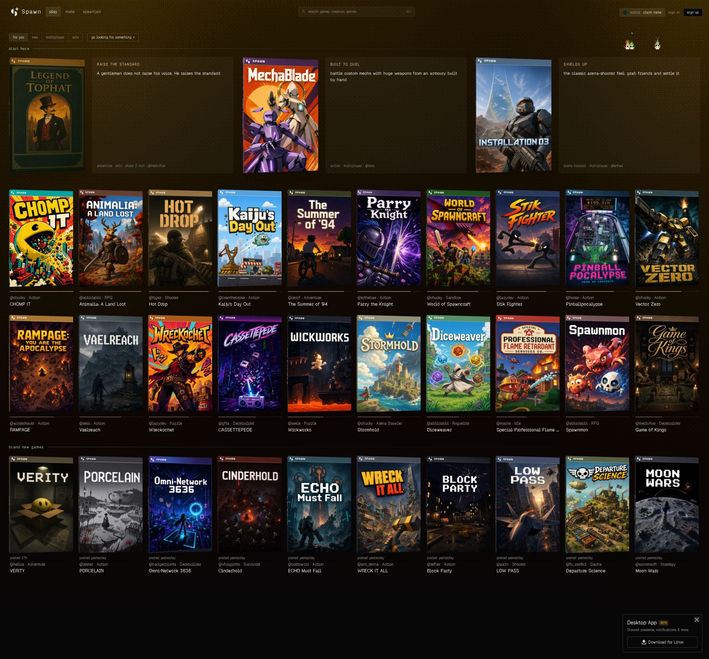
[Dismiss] (697, 620)
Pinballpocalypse (584, 304)
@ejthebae (367, 297)
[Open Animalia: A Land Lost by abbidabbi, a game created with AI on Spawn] (111, 238)
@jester (86, 564)
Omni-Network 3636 (170, 571)
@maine (504, 423)
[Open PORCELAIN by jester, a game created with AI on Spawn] (111, 504)
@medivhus (156, 166)
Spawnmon (577, 430)
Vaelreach (89, 430)
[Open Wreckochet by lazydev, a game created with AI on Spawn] (181, 363)
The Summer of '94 (308, 304)
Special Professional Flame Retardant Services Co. (528, 430)
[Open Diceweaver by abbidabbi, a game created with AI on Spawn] (459, 363)
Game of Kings (651, 430)
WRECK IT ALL (373, 571)
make (70, 11)
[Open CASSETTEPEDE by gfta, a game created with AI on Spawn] (250, 363)
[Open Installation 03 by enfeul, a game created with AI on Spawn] (514, 115)
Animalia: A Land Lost (102, 304)
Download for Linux (666, 642)
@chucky (17, 297)
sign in (674, 12)
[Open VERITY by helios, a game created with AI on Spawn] (42, 504)
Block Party (439, 571)
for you (18, 37)
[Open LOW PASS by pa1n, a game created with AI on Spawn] (528, 504)
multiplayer (55, 37)
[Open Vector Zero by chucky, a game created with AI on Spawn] (667, 238)
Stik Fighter (509, 304)
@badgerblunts (162, 564)
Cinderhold (230, 571)
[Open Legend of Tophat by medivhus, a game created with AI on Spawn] (47, 115)
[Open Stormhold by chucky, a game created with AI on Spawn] (389, 363)
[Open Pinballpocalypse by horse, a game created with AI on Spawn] (598, 238)
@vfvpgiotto (229, 564)
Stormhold (368, 430)
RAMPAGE (20, 430)
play (53, 11)
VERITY (17, 571)
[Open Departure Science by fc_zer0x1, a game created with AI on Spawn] (598, 504)
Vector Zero (648, 304)
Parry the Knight (375, 304)
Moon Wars (647, 571)
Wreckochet (161, 430)
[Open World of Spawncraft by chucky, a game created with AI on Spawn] (459, 238)
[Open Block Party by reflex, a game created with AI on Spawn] (459, 504)
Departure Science (585, 571)
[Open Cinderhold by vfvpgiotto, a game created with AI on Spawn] (250, 504)
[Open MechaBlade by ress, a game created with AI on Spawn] (281, 115)
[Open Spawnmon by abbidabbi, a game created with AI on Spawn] (598, 363)
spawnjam (92, 11)
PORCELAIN (91, 571)
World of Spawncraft (449, 304)
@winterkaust (22, 423)
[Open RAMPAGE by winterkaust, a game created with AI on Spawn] (42, 363)
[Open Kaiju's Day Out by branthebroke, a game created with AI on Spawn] (250, 238)
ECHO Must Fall (304, 571)
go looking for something (113, 37)
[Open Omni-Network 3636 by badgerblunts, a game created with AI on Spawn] (181, 504)
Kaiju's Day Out (235, 304)
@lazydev (505, 297)
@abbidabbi (90, 297)
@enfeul (617, 166)
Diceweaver (439, 430)
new (35, 37)
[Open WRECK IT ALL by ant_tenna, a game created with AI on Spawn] (389, 504)
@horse (572, 297)
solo (75, 37)
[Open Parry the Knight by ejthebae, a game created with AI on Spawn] (389, 238)
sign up (693, 12)
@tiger (155, 297)
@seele (294, 423)
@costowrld (298, 564)
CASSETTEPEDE (235, 430)
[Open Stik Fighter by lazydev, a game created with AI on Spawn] (528, 238)
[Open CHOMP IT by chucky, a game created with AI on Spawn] (42, 238)
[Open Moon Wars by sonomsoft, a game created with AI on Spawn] (667, 504)
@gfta (224, 423)
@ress (369, 166)
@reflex (433, 564)
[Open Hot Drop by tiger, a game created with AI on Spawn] (181, 238)
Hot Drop (158, 304)
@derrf (294, 297)
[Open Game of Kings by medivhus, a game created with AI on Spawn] (667, 363)
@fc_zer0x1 (576, 564)
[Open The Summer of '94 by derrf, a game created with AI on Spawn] (320, 238)
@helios (17, 564)
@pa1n (502, 564)
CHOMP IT (20, 304)
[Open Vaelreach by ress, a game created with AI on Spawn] (111, 363)
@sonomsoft (646, 564)
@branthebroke (232, 297)
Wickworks (299, 430)
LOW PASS (508, 571)
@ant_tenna (368, 564)
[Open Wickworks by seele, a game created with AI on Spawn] (320, 363)
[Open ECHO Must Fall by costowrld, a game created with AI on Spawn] (320, 504)
